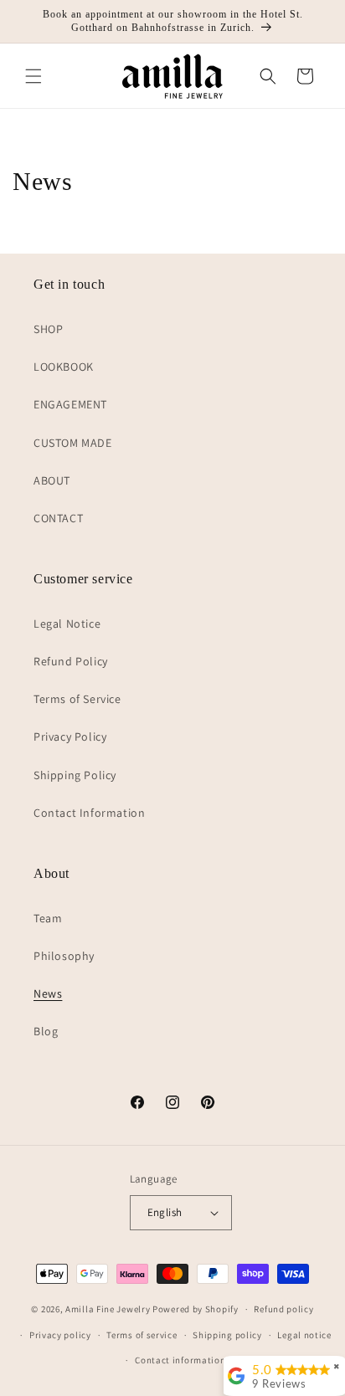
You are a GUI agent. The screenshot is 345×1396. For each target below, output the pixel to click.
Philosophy (64, 955)
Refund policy (283, 1309)
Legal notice (304, 1335)
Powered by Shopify (195, 1309)
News (47, 993)
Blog (45, 1031)
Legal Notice (66, 623)
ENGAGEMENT (70, 404)
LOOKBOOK (63, 366)
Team (47, 918)
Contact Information (89, 812)
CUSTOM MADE (72, 442)
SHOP (48, 328)
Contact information (180, 1360)
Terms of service (141, 1335)
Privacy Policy (69, 736)
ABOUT (51, 480)
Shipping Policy (74, 775)
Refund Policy (70, 661)
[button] (33, 76)
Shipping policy (227, 1335)
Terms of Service (77, 698)
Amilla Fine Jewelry (107, 1309)
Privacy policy (60, 1335)
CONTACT (58, 518)
